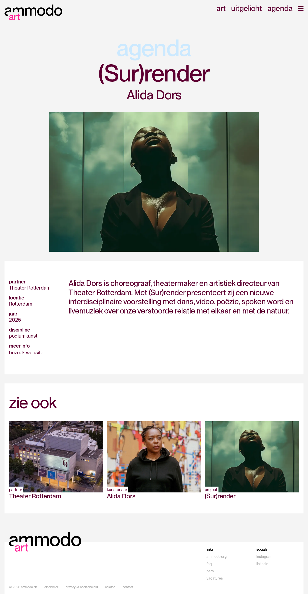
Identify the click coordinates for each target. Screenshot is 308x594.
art (221, 9)
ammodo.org (217, 557)
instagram (264, 557)
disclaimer (51, 587)
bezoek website (26, 352)
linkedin (262, 564)
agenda (280, 9)
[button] (300, 8)
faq (209, 564)
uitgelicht (246, 9)
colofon (110, 587)
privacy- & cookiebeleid (82, 587)
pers (210, 571)
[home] (33, 12)
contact (128, 587)
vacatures (215, 578)
